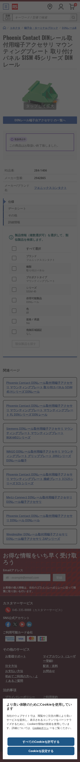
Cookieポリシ (41, 728)
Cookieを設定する (41, 751)
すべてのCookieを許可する (41, 742)
